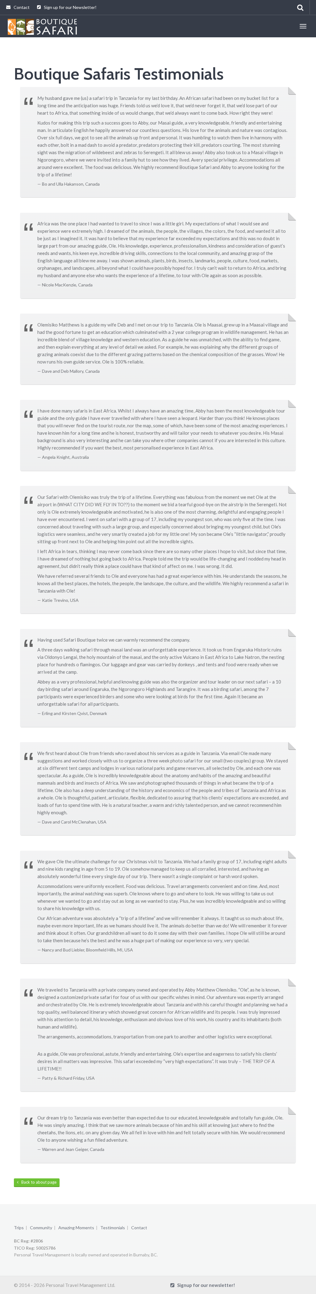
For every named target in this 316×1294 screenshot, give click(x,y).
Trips (19, 1227)
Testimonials (112, 1227)
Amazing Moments (76, 1227)
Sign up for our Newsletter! (70, 7)
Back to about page (37, 1182)
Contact (21, 7)
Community (41, 1227)
